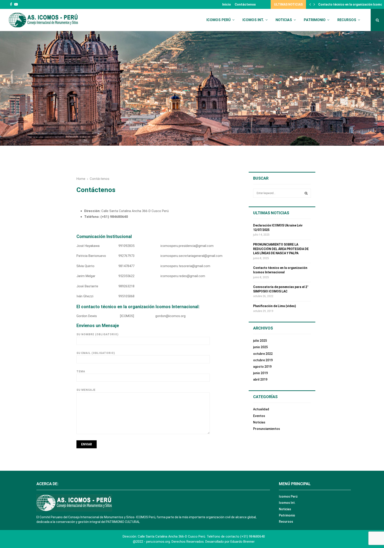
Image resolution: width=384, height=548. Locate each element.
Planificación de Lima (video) (274, 306)
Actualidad (261, 409)
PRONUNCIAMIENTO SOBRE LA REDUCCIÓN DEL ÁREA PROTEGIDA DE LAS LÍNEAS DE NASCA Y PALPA (281, 249)
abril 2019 (260, 379)
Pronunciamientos (266, 429)
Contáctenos (245, 4)
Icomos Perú (218, 20)
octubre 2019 (263, 360)
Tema (80, 371)
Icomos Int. (253, 20)
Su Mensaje (86, 389)
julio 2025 (260, 340)
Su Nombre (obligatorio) (97, 334)
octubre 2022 (263, 353)
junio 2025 (260, 347)
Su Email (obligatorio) (95, 353)
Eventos (259, 416)
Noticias (284, 20)
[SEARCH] (306, 193)
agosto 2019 (262, 366)
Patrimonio (315, 20)
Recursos (346, 20)
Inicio (226, 4)
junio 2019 (260, 373)
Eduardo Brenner (242, 542)
